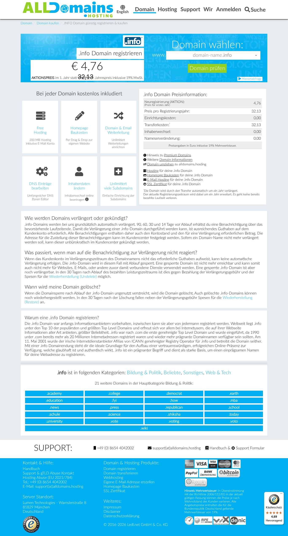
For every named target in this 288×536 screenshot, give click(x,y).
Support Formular (249, 448)
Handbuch (218, 448)
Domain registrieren (120, 469)
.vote (114, 421)
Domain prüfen (207, 68)
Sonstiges (193, 372)
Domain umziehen (160, 164)
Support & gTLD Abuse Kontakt (48, 473)
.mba (234, 400)
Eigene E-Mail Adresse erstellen (129, 482)
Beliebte (172, 372)
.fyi (114, 400)
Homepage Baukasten (163, 175)
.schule (54, 414)
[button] (256, 55)
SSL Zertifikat (157, 184)
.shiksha (173, 414)
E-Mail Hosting (158, 179)
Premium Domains (177, 155)
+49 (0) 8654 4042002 (115, 448)
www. (159, 55)
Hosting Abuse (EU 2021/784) (47, 477)
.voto (234, 421)
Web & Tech (218, 372)
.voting (173, 421)
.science (114, 414)
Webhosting (113, 477)
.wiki (144, 428)
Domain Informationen (175, 160)
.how (174, 400)
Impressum (112, 507)
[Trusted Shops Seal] (31, 524)
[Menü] (281, 494)
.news (54, 407)
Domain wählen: (207, 44)
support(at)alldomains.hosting (176, 448)
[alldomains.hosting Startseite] (68, 9)
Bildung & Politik (144, 372)
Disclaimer (112, 511)
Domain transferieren (121, 473)
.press (114, 407)
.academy (54, 393)
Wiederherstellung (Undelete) (73, 276)
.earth (233, 393)
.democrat (174, 393)
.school (234, 407)
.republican (174, 407)
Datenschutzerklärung (121, 516)
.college (114, 393)
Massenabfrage (251, 78)
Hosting (153, 171)
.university (54, 421)
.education (54, 400)
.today (234, 414)
